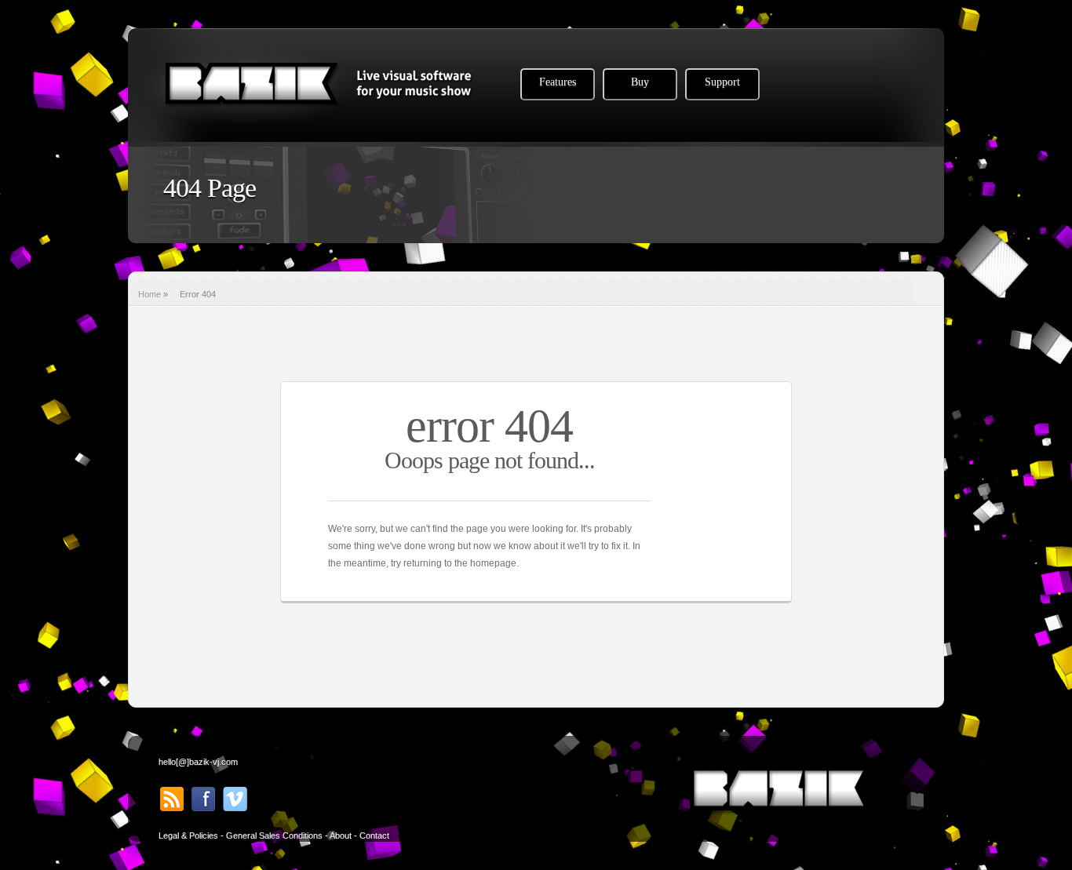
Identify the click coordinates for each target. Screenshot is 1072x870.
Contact (374, 835)
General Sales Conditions (274, 835)
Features (557, 82)
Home (149, 294)
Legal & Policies (188, 835)
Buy (640, 82)
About (341, 835)
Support (722, 82)
